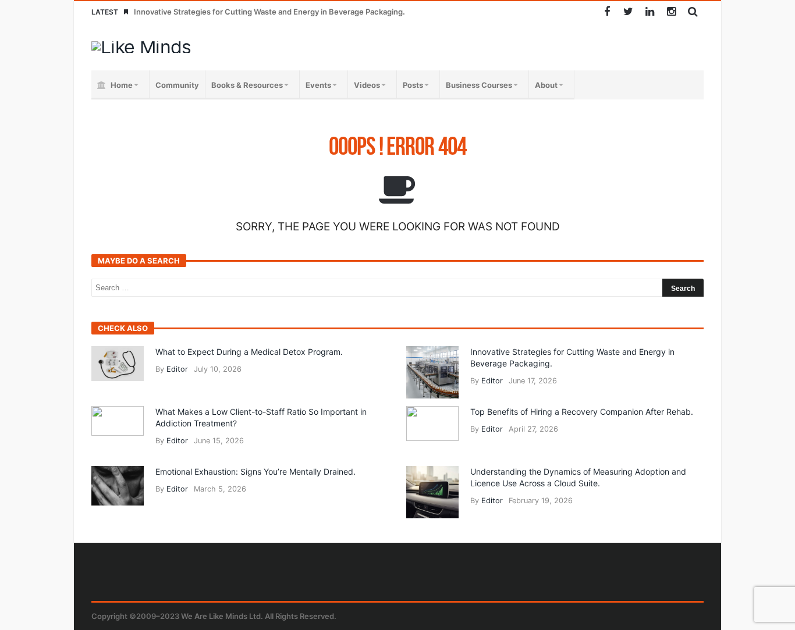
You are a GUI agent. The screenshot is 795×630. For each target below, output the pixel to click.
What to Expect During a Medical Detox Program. (249, 352)
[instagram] (671, 12)
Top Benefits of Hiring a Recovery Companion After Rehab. (581, 412)
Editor (177, 369)
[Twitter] (628, 12)
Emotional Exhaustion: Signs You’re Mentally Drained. (255, 471)
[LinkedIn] (650, 12)
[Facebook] (606, 12)
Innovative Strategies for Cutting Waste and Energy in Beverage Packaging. (269, 11)
